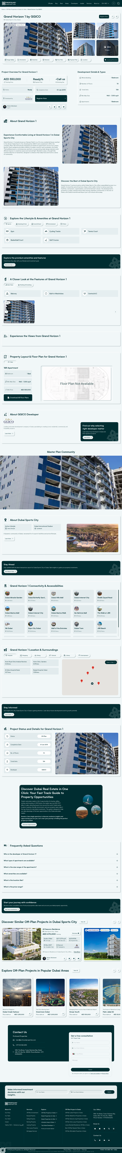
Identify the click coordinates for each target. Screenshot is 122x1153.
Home (3, 9)
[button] (82, 681)
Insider (82, 3)
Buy (56, 3)
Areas (67, 3)
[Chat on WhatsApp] (118, 3)
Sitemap (84, 1149)
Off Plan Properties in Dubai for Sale (16, 9)
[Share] (38, 957)
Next (38, 944)
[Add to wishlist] (34, 957)
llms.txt (49, 1149)
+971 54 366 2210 (21, 1045)
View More (77, 952)
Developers (74, 3)
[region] (60, 613)
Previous (5, 944)
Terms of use (76, 1149)
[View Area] (29, 1013)
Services (89, 3)
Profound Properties (20, 1036)
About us (96, 3)
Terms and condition (95, 1073)
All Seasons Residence (51, 929)
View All (83, 921)
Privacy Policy (105, 1073)
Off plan (50, 3)
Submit (90, 1069)
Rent (61, 3)
